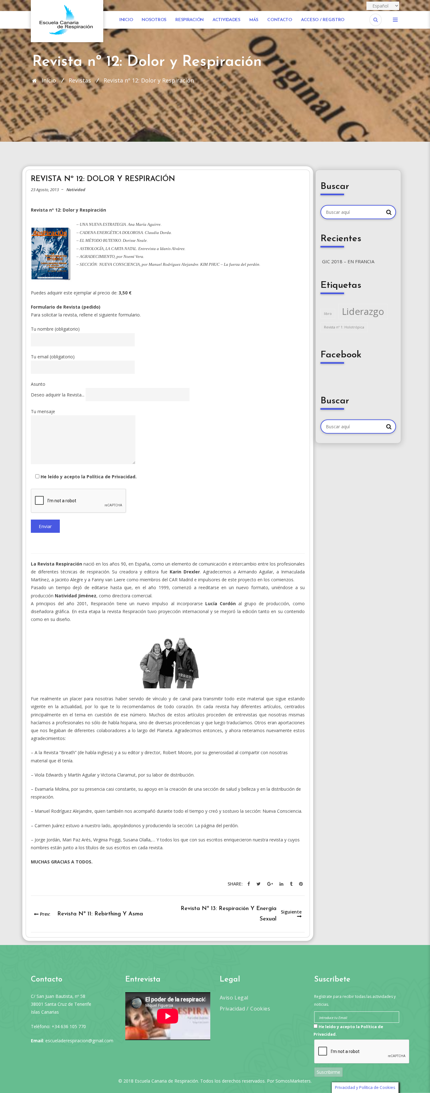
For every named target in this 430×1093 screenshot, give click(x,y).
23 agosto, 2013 (45, 189)
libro (328, 313)
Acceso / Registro (322, 20)
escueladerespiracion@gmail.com (79, 1041)
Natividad (75, 189)
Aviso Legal (234, 997)
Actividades (226, 20)
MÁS (253, 20)
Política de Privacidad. (112, 477)
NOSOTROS (154, 20)
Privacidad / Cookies (245, 1008)
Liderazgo (363, 311)
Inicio (126, 20)
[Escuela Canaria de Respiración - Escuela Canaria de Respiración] (67, 21)
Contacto (279, 20)
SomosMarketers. (293, 1081)
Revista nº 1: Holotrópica (344, 327)
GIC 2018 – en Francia (348, 261)
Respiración (189, 20)
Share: (235, 884)
